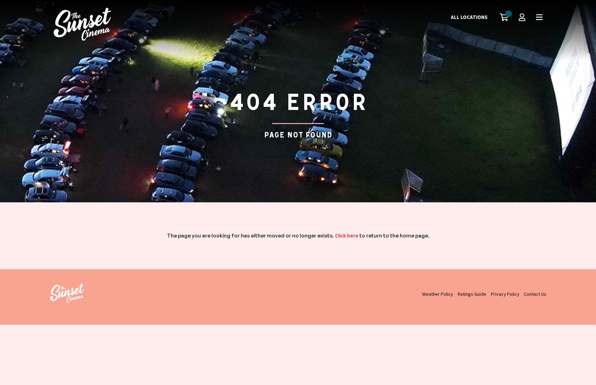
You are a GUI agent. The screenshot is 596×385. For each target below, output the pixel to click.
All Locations (469, 17)
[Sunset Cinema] (84, 24)
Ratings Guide (472, 294)
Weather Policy (437, 294)
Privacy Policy (505, 294)
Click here (346, 235)
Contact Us (535, 294)
